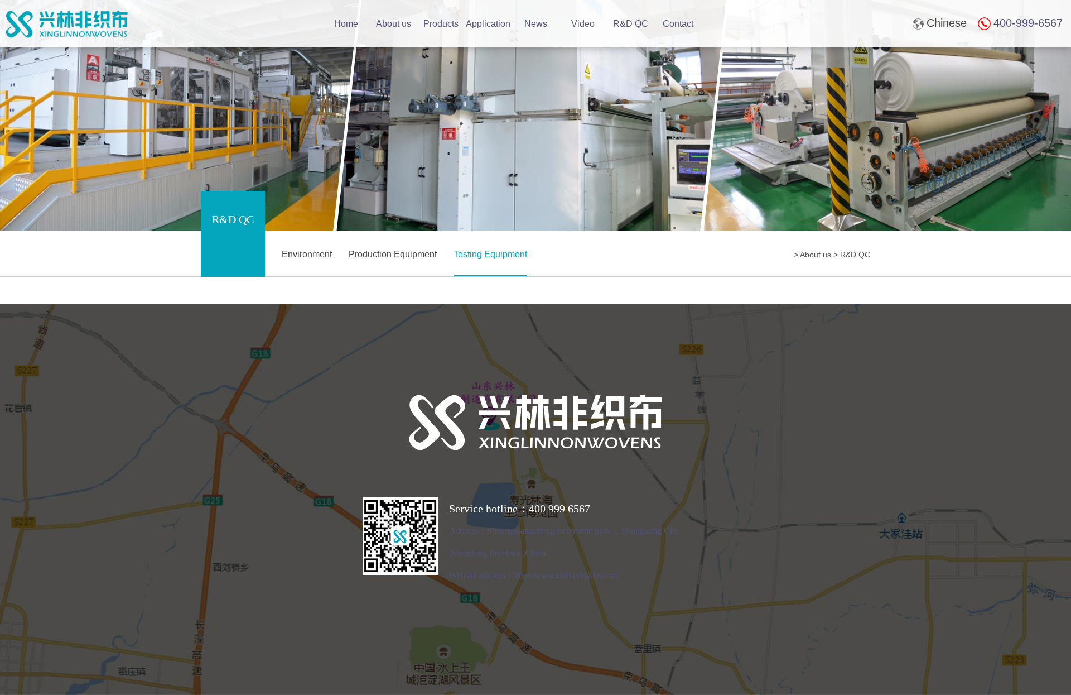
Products (441, 23)
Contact (678, 23)
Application (488, 23)
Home (346, 23)
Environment (307, 254)
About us (393, 23)
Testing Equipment (490, 254)
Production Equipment (393, 254)
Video (583, 23)
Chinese (947, 23)
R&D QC (630, 23)
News (535, 23)
